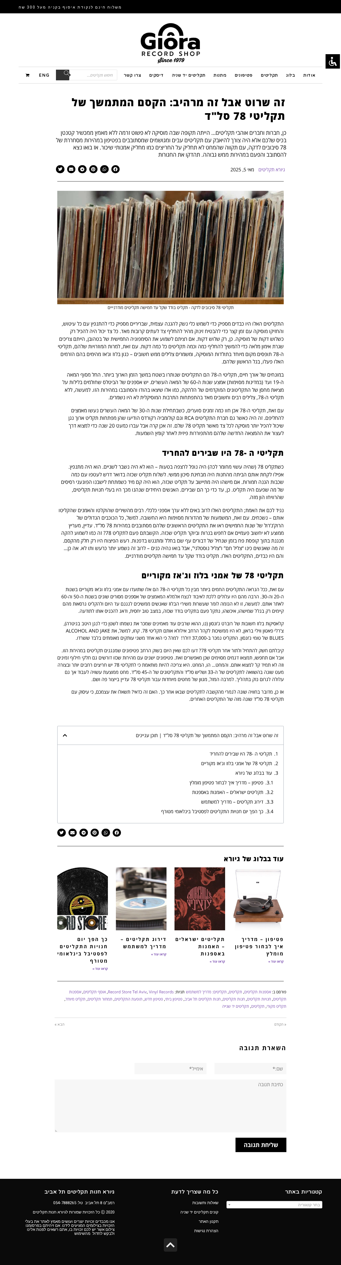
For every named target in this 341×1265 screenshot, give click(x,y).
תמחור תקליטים (100, 999)
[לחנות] (28, 74)
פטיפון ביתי (173, 999)
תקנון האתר (208, 1221)
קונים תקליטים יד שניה (199, 1212)
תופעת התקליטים (129, 999)
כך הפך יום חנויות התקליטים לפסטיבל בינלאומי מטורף (212, 811)
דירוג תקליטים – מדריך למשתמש (232, 801)
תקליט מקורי (276, 1006)
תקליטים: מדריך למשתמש (206, 991)
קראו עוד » (276, 961)
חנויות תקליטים (259, 999)
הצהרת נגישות (206, 1230)
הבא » (59, 1024)
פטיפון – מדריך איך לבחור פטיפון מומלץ (226, 782)
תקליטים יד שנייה (235, 1006)
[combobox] (274, 1204)
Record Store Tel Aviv (127, 991)
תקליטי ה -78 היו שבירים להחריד (241, 753)
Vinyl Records (161, 991)
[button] (115, 169)
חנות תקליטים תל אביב (203, 999)
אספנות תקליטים (257, 991)
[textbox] (274, 1205)
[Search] (62, 75)
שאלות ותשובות (205, 1202)
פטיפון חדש (154, 999)
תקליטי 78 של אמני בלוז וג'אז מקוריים (236, 763)
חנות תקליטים (234, 999)
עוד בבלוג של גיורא (254, 773)
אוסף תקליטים (94, 991)
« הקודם (280, 1024)
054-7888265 (64, 1202)
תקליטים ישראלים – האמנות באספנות (227, 792)
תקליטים (235, 991)
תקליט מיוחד (76, 999)
